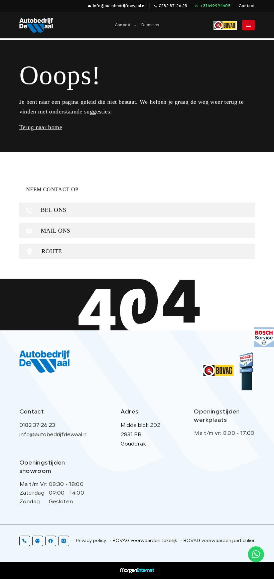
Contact (247, 6)
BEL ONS (52, 210)
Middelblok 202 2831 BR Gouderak (140, 435)
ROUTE (51, 251)
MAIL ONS (55, 230)
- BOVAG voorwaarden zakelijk (143, 540)
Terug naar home (40, 127)
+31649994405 (215, 6)
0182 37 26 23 (173, 6)
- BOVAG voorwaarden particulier (217, 540)
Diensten (150, 25)
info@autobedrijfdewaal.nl (119, 6)
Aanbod (123, 25)
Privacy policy (91, 540)
